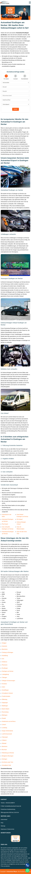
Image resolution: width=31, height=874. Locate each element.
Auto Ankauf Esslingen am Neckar (22, 515)
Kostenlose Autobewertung (8, 809)
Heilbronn (4, 661)
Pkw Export (5, 524)
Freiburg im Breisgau (7, 652)
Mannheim (5, 649)
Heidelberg (5, 655)
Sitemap (3, 826)
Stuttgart (4, 643)
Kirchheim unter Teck (7, 762)
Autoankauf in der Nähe (6, 515)
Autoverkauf (4, 819)
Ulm (3, 658)
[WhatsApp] (27, 870)
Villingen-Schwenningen (8, 680)
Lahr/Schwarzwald (7, 734)
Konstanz (4, 683)
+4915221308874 (10, 802)
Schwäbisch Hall (6, 765)
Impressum (4, 829)
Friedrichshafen (6, 696)
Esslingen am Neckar (7, 671)
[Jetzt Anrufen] (27, 865)
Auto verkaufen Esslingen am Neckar (7, 528)
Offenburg (4, 699)
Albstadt (4, 743)
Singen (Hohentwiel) (7, 730)
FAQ (2, 822)
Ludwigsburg (5, 674)
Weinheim (4, 746)
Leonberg (4, 727)
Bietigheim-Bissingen (7, 756)
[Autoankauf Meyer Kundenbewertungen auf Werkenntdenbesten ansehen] (15, 838)
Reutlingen (5, 668)
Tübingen (4, 677)
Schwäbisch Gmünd (7, 693)
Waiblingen (5, 705)
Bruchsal (4, 749)
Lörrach (4, 724)
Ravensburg (5, 712)
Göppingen (5, 702)
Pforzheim (4, 665)
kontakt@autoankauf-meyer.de (13, 806)
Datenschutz (11, 829)
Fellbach (4, 740)
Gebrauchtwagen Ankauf (21, 523)
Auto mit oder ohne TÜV (22, 532)
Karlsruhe (4, 646)
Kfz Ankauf (19, 519)
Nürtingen (4, 759)
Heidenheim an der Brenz (9, 721)
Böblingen (4, 715)
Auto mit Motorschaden (20, 528)
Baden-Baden (5, 708)
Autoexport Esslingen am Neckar (7, 520)
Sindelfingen (5, 690)
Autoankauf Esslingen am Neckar (8, 532)
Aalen (3, 687)
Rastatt (4, 718)
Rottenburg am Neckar (8, 752)
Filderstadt (5, 737)
